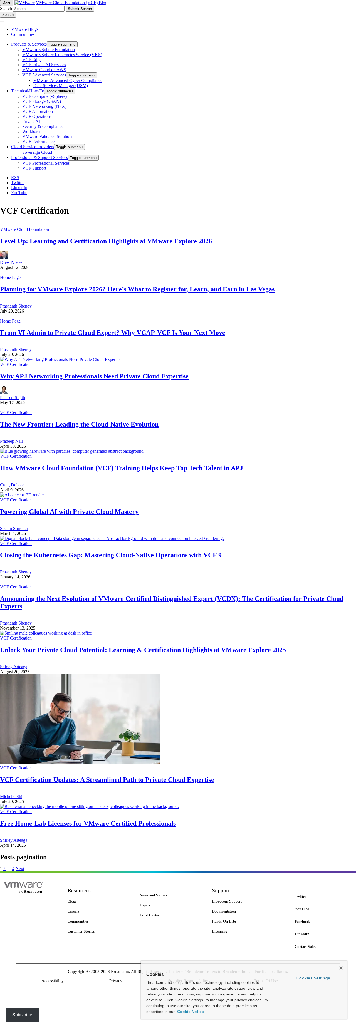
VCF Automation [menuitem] (37, 111)
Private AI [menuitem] (31, 121)
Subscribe (22, 1014)
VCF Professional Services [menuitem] (46, 163)
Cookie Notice (190, 1011)
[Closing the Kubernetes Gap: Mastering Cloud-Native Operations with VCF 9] (112, 538)
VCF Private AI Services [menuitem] (44, 64)
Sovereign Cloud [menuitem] (37, 152)
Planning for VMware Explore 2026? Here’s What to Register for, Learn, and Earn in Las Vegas (137, 289)
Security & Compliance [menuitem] (42, 126)
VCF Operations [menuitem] (36, 116)
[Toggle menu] (2, 21)
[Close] (341, 968)
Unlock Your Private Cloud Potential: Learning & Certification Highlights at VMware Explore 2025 (143, 649)
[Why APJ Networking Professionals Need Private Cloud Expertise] (60, 359)
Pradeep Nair (11, 441)
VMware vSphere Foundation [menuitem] (48, 49)
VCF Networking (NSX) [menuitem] (44, 106)
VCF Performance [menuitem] (38, 141)
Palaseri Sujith (12, 397)
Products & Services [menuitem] (29, 44)
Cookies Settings (313, 978)
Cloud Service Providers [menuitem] (32, 146)
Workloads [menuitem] (31, 131)
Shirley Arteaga (13, 666)
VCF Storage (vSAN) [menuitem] (41, 101)
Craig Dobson (12, 484)
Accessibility (52, 981)
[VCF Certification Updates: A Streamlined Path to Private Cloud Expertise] (80, 763)
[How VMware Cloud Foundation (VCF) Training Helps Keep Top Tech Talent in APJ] (72, 451)
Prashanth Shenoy (16, 306)
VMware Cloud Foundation (24, 229)
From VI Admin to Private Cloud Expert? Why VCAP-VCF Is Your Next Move (112, 332)
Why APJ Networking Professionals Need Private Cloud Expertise (94, 376)
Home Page (10, 277)
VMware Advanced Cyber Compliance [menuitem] (67, 80)
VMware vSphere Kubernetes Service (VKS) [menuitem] (62, 54)
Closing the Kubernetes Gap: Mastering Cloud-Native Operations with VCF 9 (111, 555)
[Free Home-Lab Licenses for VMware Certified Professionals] (89, 806)
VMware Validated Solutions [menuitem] (47, 136)
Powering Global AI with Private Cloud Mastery (69, 511)
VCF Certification (16, 364)
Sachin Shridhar (14, 528)
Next (20, 868)
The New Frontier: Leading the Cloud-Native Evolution (79, 424)
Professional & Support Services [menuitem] (39, 157)
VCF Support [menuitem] (34, 168)
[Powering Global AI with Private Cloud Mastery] (22, 494)
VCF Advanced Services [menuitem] (44, 75)
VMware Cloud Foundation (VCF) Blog (71, 2)
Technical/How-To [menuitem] (27, 90)
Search (6, 8)
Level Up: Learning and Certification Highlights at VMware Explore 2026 (106, 241)
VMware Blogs (24, 29)
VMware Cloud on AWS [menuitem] (44, 69)
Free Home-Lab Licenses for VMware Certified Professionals (88, 823)
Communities (22, 34)
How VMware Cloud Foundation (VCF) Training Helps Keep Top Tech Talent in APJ (121, 468)
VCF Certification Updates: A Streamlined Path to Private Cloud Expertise (107, 779)
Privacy (115, 981)
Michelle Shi (11, 796)
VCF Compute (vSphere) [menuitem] (44, 96)
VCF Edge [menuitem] (31, 59)
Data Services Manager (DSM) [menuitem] (60, 85)
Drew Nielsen (12, 262)
